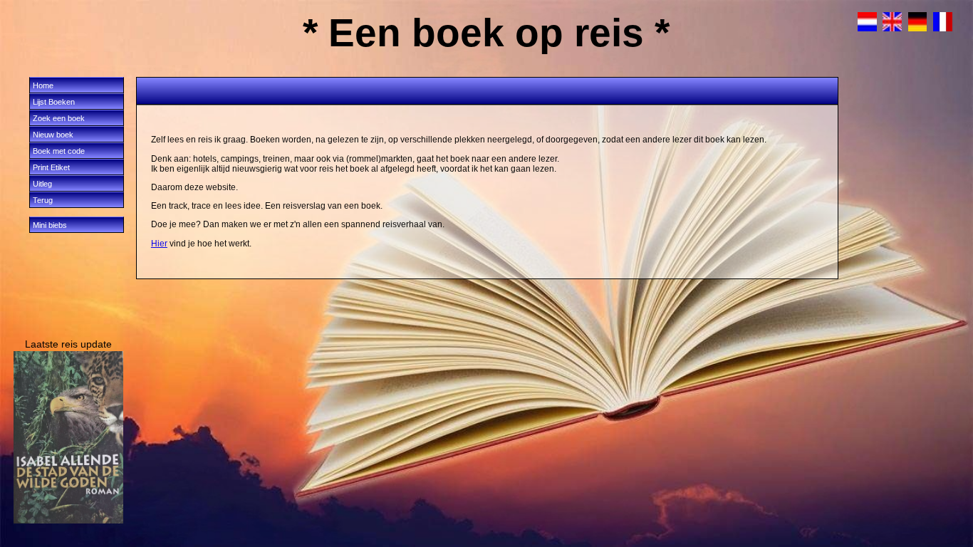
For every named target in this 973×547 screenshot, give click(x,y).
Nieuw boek (53, 134)
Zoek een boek (59, 118)
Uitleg (42, 183)
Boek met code (59, 151)
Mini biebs (50, 225)
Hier (159, 244)
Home (43, 85)
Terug (43, 200)
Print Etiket (51, 167)
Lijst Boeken (54, 102)
